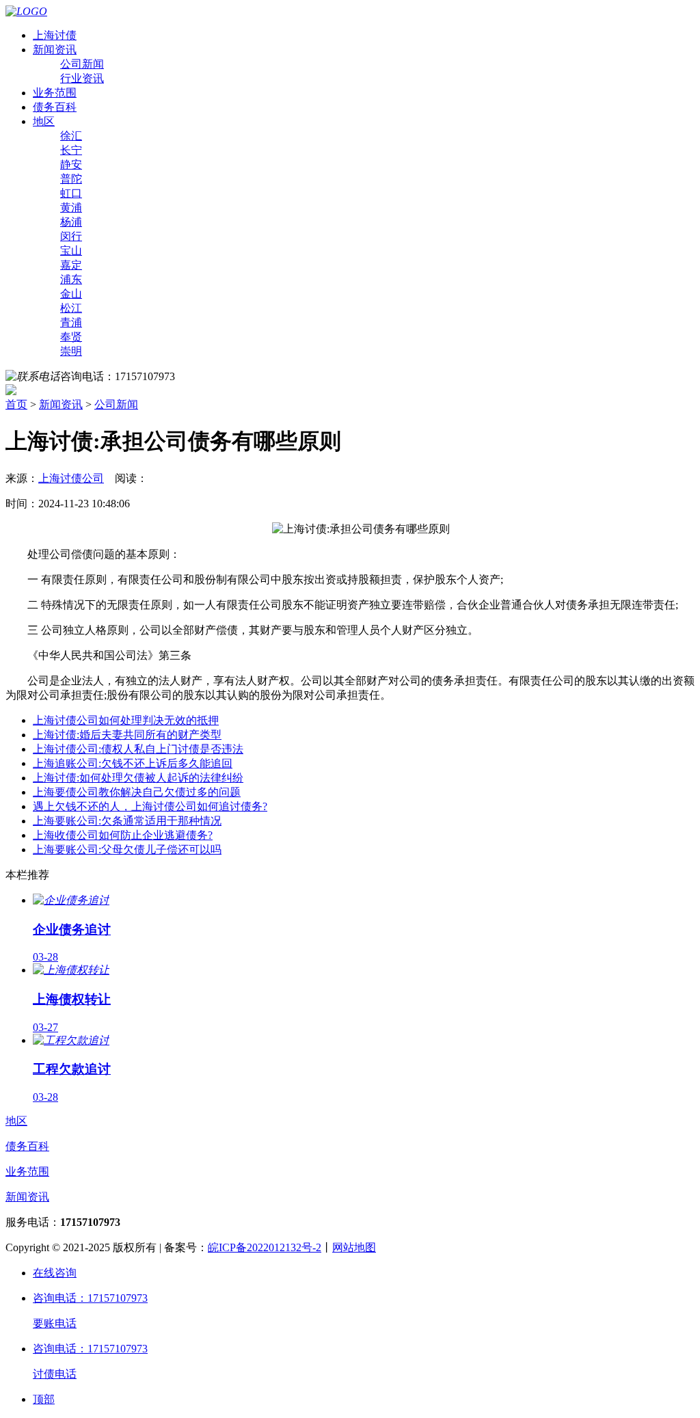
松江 (71, 308)
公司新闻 (82, 64)
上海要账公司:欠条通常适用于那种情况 (127, 821)
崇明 (71, 351)
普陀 (71, 179)
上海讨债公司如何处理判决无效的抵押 (126, 720)
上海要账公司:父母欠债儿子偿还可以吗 (127, 849)
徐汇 (71, 136)
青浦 (71, 322)
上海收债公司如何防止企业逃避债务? (123, 835)
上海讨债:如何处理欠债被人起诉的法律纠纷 (138, 778)
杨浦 (71, 222)
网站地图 (354, 1247)
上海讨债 (55, 35)
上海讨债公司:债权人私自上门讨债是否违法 (138, 749)
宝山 (71, 250)
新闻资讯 (55, 49)
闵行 (71, 236)
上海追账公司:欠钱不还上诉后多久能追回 (132, 763)
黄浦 (71, 207)
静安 (71, 164)
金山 (71, 293)
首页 (16, 404)
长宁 (71, 150)
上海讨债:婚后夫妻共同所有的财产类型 (127, 734)
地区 (44, 121)
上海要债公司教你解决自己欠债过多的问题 (137, 792)
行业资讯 (82, 78)
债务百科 (55, 107)
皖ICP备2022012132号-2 (264, 1247)
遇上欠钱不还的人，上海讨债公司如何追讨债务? (150, 806)
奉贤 (71, 337)
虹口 (71, 193)
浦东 (71, 279)
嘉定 (71, 265)
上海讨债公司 (71, 478)
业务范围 (55, 92)
